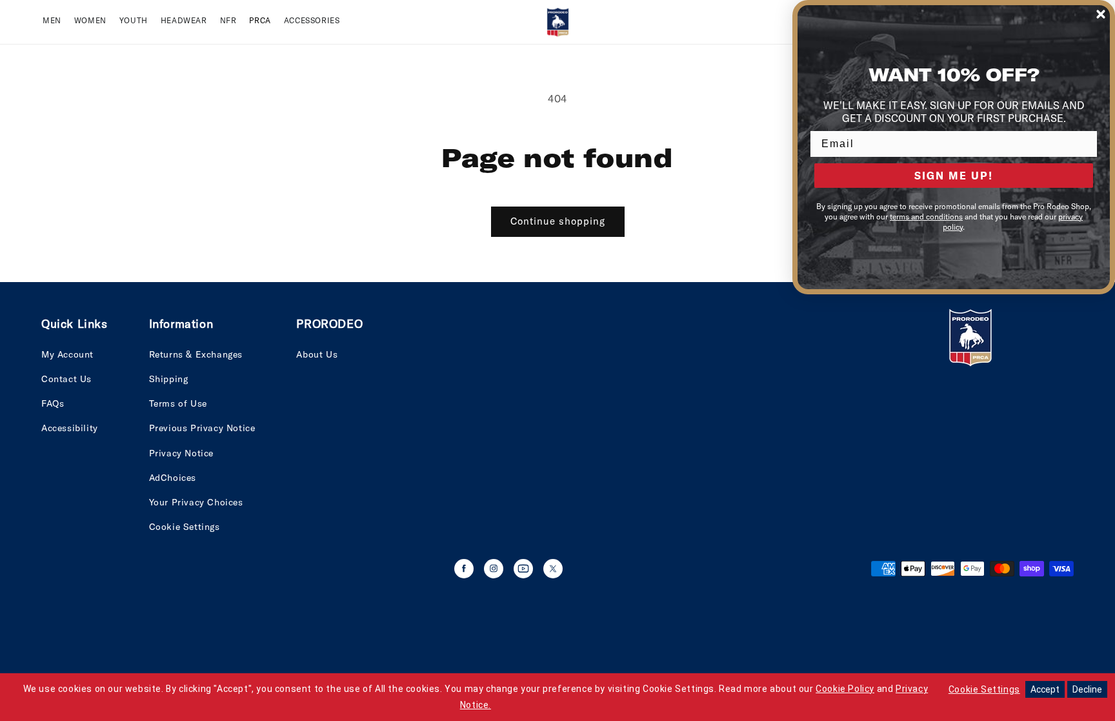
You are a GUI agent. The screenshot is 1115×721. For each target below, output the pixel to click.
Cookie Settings (184, 527)
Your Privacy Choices (196, 502)
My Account (67, 354)
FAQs (52, 403)
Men (52, 20)
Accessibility (69, 428)
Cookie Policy (845, 689)
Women (90, 20)
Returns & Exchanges (196, 354)
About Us (316, 354)
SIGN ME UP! (953, 175)
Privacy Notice (181, 453)
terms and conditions (926, 216)
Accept (1045, 689)
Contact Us (66, 379)
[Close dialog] (1101, 14)
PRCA (259, 20)
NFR (228, 20)
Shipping (168, 379)
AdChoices (172, 477)
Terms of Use (178, 403)
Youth (133, 20)
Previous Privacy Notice (202, 428)
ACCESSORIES (312, 20)
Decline (1087, 689)
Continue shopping (557, 221)
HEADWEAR (184, 20)
